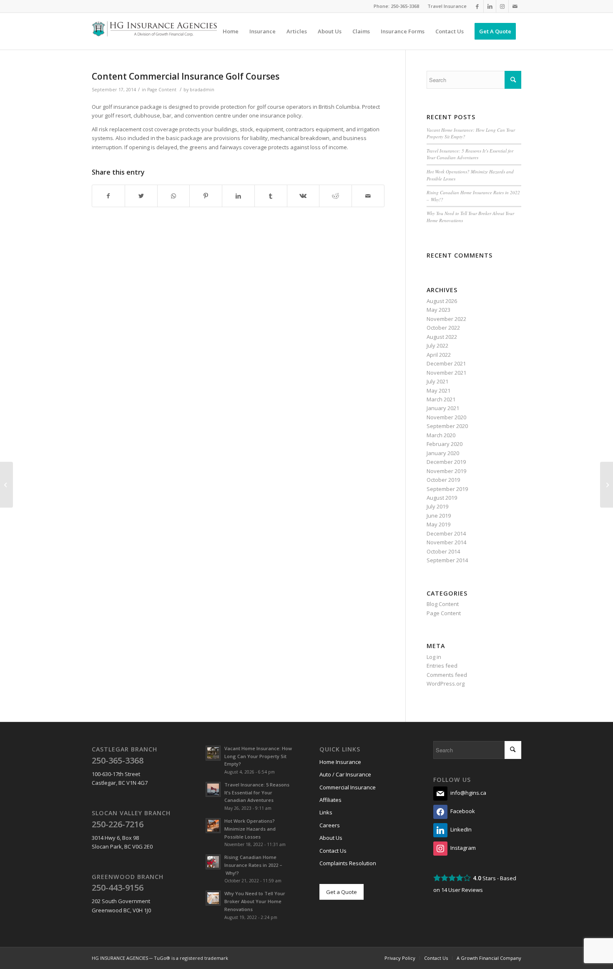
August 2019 (442, 497)
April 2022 (439, 354)
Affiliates (330, 800)
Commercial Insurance (347, 787)
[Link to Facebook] (477, 6)
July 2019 (437, 506)
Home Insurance (340, 762)
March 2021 (441, 399)
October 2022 (443, 327)
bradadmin (202, 90)
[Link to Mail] (515, 6)
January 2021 (443, 408)
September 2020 (447, 426)
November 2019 (446, 471)
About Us (330, 837)
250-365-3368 (405, 6)
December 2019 (446, 462)
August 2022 (442, 337)
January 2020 (443, 453)
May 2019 (438, 524)
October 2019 (443, 479)
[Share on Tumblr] (271, 196)
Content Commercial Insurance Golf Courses (185, 76)
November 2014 (446, 542)
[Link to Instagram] (502, 6)
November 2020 (446, 417)
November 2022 (446, 319)
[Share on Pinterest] (206, 196)
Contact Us (333, 850)
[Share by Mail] (368, 196)
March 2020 (441, 435)
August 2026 (442, 301)
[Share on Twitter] (141, 196)
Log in (434, 657)
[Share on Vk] (303, 196)
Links (325, 812)
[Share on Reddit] (335, 196)
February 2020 (444, 444)
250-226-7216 (117, 824)
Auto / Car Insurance (345, 774)
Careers (329, 825)
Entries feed (442, 665)
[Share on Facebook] (108, 196)
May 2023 (438, 309)
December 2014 (446, 533)
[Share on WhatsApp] (174, 196)
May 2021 (438, 390)
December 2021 (446, 363)
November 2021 (446, 372)
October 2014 (443, 551)
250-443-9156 (117, 887)
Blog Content (443, 604)
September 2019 (447, 489)
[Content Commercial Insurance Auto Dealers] (6, 485)
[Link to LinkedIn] (490, 6)
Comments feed (447, 675)
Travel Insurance (447, 6)
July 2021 (437, 381)
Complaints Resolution (347, 863)
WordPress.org (446, 683)
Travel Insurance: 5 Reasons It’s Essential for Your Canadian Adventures (470, 154)
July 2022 (437, 345)
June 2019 (439, 515)
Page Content (161, 90)
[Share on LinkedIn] (238, 196)
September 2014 (447, 560)
